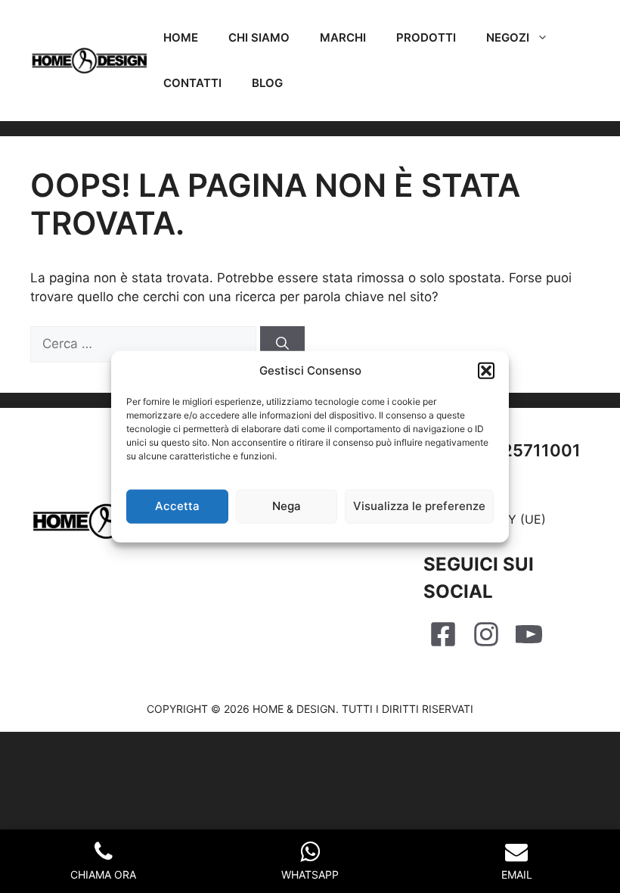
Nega (286, 506)
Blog (267, 83)
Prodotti (426, 37)
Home (180, 37)
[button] (486, 370)
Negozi (507, 37)
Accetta (177, 506)
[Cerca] (282, 344)
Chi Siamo (259, 37)
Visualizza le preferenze (419, 506)
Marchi (343, 37)
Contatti (192, 83)
